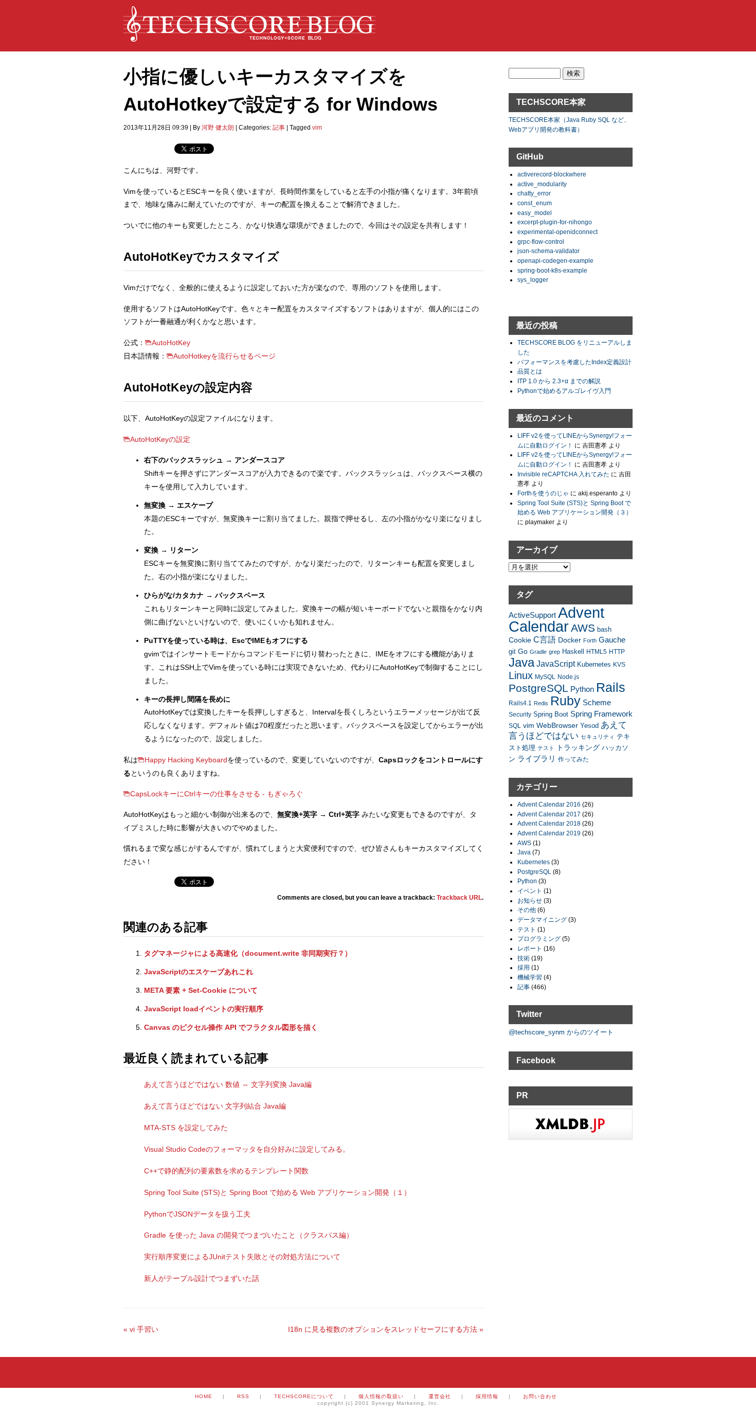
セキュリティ (598, 737)
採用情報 (487, 1396)
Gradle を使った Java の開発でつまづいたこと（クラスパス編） (248, 1235)
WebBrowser (557, 725)
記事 (279, 127)
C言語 (544, 639)
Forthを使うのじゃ (543, 493)
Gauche (612, 639)
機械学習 (529, 977)
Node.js (568, 676)
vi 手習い (140, 1329)
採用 (523, 967)
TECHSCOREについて (304, 1396)
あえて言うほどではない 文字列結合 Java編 (215, 1106)
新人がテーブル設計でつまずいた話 (201, 1278)
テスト (545, 748)
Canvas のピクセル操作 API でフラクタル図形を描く (231, 1027)
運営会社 (439, 1396)
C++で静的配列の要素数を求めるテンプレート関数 (226, 1171)
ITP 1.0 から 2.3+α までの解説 (559, 381)
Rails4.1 (520, 703)
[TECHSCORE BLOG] (249, 36)
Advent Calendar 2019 (549, 833)
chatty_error (534, 193)
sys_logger (532, 279)
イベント (529, 890)
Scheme (597, 702)
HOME (203, 1396)
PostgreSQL (538, 688)
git (512, 651)
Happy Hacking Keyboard (186, 760)
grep (554, 652)
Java (521, 662)
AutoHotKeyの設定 (160, 439)
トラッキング (578, 747)
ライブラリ (536, 758)
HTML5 (596, 651)
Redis (541, 703)
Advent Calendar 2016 (549, 804)
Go (523, 651)
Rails (610, 687)
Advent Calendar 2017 (549, 814)
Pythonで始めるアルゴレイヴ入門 (564, 390)
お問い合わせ (540, 1396)
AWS (583, 628)
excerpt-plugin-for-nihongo (554, 222)
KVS (619, 664)
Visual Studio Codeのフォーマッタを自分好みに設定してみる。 (247, 1149)
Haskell (573, 651)
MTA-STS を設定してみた (186, 1127)
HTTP (617, 651)
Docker (569, 640)
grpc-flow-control (540, 241)
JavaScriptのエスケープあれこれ (198, 972)
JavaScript (555, 663)
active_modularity (542, 184)
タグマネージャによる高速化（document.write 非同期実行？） (248, 953)
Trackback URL (459, 898)
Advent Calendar (556, 619)
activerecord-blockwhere (551, 174)
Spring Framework (601, 713)
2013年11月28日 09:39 (155, 127)
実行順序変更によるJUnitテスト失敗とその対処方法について (242, 1257)
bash (604, 629)
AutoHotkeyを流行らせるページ (224, 356)
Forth (590, 640)
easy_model (534, 212)
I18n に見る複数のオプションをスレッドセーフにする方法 (385, 1329)
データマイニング (542, 919)
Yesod (589, 725)
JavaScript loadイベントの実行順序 (203, 1009)
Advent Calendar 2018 (549, 823)
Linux (521, 675)
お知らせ (529, 900)
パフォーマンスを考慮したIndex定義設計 (574, 362)
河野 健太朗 (218, 127)
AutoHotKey (171, 342)
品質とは (529, 371)
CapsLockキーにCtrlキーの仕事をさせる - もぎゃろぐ (216, 794)
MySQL (545, 676)
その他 (526, 909)
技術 (523, 958)
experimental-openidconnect (557, 231)
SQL (515, 725)
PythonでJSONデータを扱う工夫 (197, 1214)
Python (582, 689)
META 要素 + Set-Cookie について (201, 990)
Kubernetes (594, 664)
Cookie (520, 640)
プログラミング (539, 938)
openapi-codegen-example (555, 260)
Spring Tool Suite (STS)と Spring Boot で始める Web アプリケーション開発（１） (277, 1192)
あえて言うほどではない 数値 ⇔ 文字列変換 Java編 (228, 1084)
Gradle (538, 652)
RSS (243, 1396)
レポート (529, 948)
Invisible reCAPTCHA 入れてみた (563, 474)
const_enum (534, 203)
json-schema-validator (548, 250)
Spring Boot (550, 714)
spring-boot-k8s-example (552, 270)
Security (520, 714)
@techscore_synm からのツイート (561, 1032)
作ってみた (573, 759)
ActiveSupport (532, 615)
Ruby (565, 700)
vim (317, 127)
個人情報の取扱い (381, 1396)
